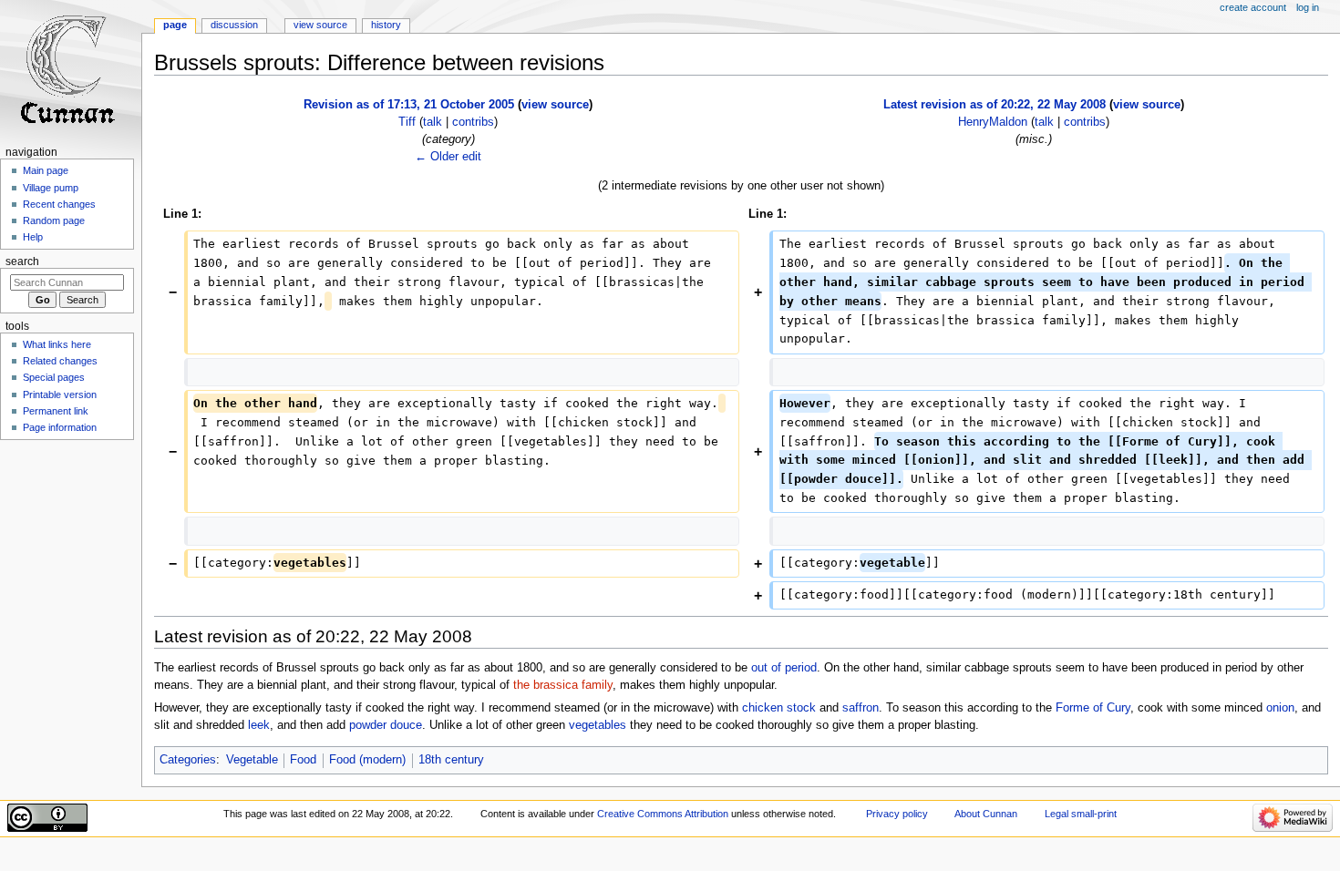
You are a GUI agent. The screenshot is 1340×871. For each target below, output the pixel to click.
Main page (45, 170)
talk (432, 122)
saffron (860, 708)
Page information (60, 427)
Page (175, 24)
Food (303, 759)
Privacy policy (897, 813)
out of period (784, 667)
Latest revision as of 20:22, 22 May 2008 (994, 104)
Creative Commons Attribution (662, 813)
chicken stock (779, 708)
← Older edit (448, 156)
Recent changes (59, 204)
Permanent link (55, 410)
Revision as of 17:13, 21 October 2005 (409, 104)
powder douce (385, 725)
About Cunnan (985, 813)
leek (259, 725)
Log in (1307, 7)
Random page (54, 220)
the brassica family (563, 685)
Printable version (60, 394)
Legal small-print (1081, 813)
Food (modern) (367, 759)
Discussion (234, 24)
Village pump (50, 187)
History (386, 24)
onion (1280, 708)
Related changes (60, 360)
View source (320, 24)
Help (33, 236)
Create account (1253, 7)
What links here (57, 344)
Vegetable (252, 759)
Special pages (54, 377)
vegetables (597, 725)
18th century (451, 759)
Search (22, 261)
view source (555, 104)
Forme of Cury (1093, 708)
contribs (473, 122)
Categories (188, 759)
